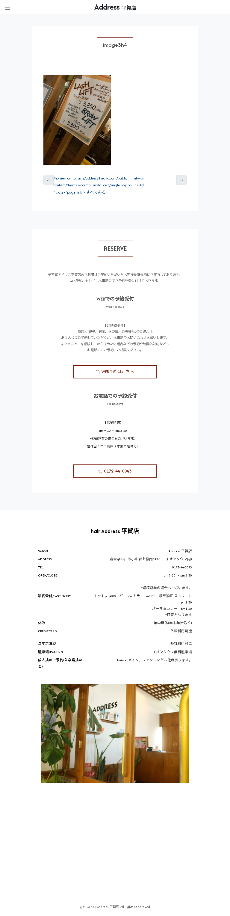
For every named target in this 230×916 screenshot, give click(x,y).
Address (115, 6)
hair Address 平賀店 (115, 531)
